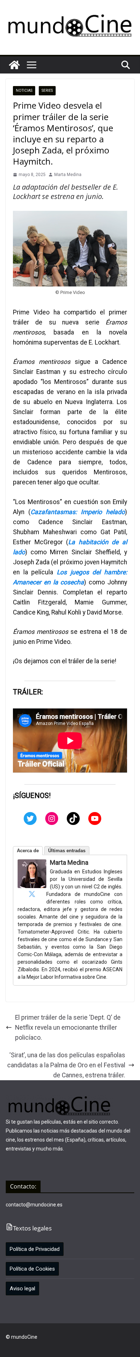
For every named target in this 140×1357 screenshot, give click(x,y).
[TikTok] (73, 818)
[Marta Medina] (32, 864)
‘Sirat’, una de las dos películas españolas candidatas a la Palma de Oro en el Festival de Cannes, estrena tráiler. (66, 1065)
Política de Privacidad (35, 1249)
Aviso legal (22, 1288)
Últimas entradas (66, 850)
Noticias (24, 90)
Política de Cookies (32, 1269)
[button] (31, 64)
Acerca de (28, 850)
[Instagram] (51, 818)
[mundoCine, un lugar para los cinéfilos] (14, 64)
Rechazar (56, 1345)
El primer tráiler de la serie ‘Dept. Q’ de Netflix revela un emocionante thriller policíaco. (68, 1027)
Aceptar (21, 1345)
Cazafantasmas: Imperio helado (78, 512)
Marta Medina (67, 174)
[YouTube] (94, 818)
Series (47, 90)
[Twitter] (30, 818)
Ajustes (91, 1345)
